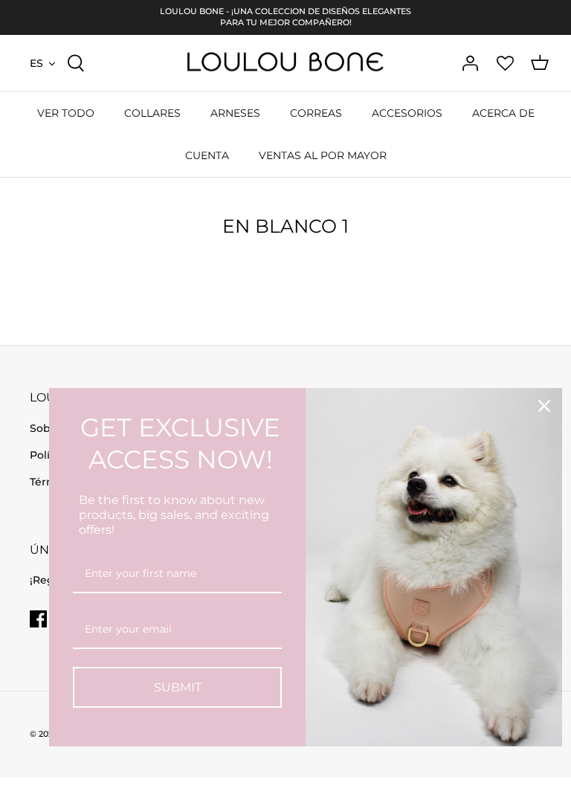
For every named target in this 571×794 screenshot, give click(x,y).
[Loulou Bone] (285, 63)
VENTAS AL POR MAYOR (323, 155)
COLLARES (152, 113)
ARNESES (235, 113)
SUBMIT (177, 687)
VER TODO (65, 113)
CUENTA (207, 155)
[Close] (544, 406)
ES (36, 63)
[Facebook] (38, 618)
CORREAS (316, 113)
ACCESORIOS (407, 113)
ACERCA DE (503, 113)
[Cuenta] (470, 63)
